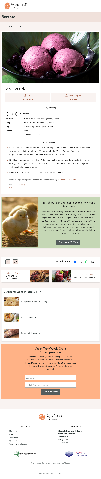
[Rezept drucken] (15, 261)
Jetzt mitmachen (50, 392)
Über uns (13, 431)
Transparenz (14, 438)
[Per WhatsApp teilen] (87, 262)
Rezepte (4, 27)
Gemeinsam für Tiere (68, 242)
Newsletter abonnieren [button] (19, 441)
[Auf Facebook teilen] (75, 262)
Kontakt (12, 434)
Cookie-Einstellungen (18, 444)
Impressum (59, 473)
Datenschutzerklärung (45, 473)
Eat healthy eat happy (67, 180)
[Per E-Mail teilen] (93, 262)
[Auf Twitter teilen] (81, 262)
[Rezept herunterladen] (7, 261)
